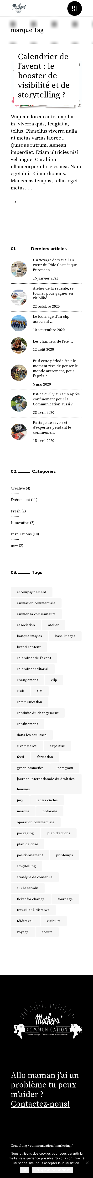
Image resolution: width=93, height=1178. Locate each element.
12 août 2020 (43, 349)
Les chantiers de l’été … (53, 341)
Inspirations (21, 534)
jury (20, 800)
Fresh (16, 511)
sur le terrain (27, 888)
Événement (20, 499)
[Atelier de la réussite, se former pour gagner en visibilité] (19, 297)
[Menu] (74, 8)
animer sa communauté (36, 614)
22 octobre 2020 (46, 306)
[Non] (87, 1162)
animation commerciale (36, 603)
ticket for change (31, 899)
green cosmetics (30, 768)
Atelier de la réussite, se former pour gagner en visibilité (53, 293)
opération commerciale (35, 822)
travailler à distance (33, 910)
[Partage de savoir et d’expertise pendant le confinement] (19, 432)
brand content (29, 647)
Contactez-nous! (40, 1104)
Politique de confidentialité (52, 1170)
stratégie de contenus (34, 877)
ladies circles (47, 800)
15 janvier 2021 (45, 278)
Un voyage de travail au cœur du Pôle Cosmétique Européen (55, 265)
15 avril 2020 (43, 440)
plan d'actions (58, 833)
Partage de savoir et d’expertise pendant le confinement (52, 427)
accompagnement (31, 592)
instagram (65, 768)
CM (39, 691)
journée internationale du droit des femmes (46, 784)
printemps (64, 855)
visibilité (54, 921)
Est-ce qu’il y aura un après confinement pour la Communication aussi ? (56, 399)
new (14, 545)
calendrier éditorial (32, 669)
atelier (53, 625)
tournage (65, 899)
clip (54, 680)
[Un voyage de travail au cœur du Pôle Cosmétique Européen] (19, 269)
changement (27, 680)
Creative (18, 488)
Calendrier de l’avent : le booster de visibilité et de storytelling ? (44, 76)
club (20, 691)
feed (20, 757)
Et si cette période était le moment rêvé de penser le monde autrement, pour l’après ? (55, 368)
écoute (47, 932)
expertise (57, 746)
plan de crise (27, 844)
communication (29, 702)
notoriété (49, 811)
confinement (27, 724)
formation (45, 757)
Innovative (20, 522)
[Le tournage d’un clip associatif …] (19, 323)
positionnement (30, 855)
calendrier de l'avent (34, 658)
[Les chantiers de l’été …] (19, 345)
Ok (25, 1170)
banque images (29, 636)
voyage (23, 932)
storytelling (26, 866)
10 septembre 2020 (49, 330)
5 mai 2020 (42, 384)
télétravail (25, 921)
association (26, 625)
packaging (25, 833)
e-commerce (27, 746)
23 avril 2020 (43, 412)
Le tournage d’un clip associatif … (51, 319)
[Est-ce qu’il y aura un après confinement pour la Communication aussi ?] (19, 403)
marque (23, 811)
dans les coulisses (31, 735)
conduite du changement (37, 713)
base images (65, 636)
